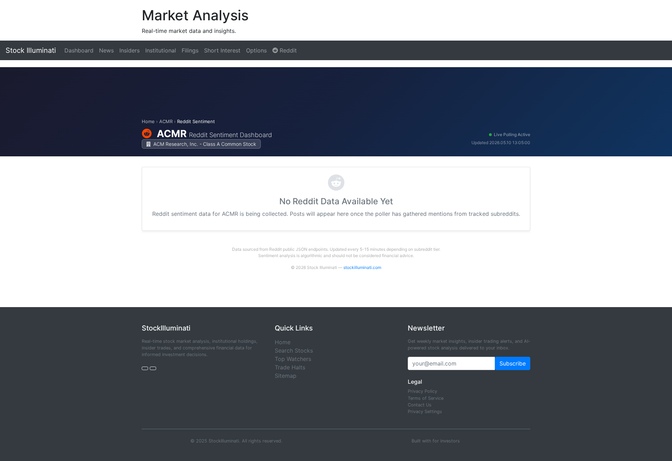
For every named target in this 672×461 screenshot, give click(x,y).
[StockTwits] (153, 368)
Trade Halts (290, 367)
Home (148, 121)
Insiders (129, 50)
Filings (190, 50)
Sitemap (285, 375)
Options (256, 50)
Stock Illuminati (31, 50)
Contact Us (420, 404)
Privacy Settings (425, 411)
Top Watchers (293, 358)
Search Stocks (294, 350)
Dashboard (78, 50)
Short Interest (222, 50)
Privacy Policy (422, 391)
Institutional (160, 50)
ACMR (166, 121)
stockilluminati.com (362, 267)
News (106, 50)
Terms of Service (425, 398)
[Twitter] (145, 368)
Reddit (287, 50)
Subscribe (512, 363)
